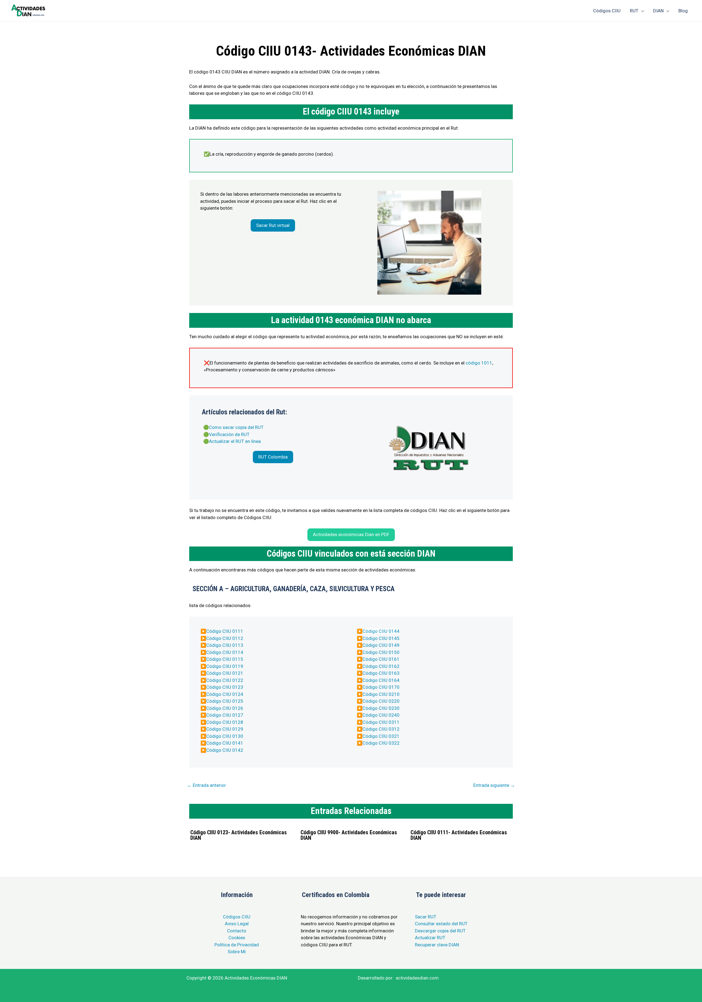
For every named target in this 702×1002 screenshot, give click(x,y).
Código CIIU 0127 (224, 715)
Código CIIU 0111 (224, 631)
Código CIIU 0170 (381, 687)
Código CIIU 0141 (224, 743)
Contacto (236, 930)
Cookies (236, 937)
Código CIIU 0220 (381, 701)
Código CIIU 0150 (381, 652)
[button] (273, 225)
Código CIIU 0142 (224, 750)
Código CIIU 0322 (381, 743)
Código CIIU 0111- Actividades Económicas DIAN (459, 835)
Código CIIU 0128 (224, 722)
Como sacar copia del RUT (236, 427)
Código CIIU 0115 (224, 659)
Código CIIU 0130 (224, 736)
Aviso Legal (237, 923)
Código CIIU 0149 (381, 645)
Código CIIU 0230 (381, 708)
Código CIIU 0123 (224, 687)
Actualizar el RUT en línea (235, 441)
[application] (641, 11)
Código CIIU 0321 (381, 736)
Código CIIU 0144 (381, 631)
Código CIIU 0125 (224, 701)
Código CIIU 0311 (381, 722)
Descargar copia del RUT (440, 930)
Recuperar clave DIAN (437, 944)
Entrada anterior (206, 785)
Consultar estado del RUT (441, 923)
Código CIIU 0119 (224, 666)
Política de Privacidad (236, 944)
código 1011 (479, 363)
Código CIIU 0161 (381, 659)
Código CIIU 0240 (381, 715)
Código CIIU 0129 (224, 729)
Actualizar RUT (430, 937)
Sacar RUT (425, 917)
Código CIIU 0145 (381, 638)
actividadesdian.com (417, 978)
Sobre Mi (237, 951)
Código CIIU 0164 (381, 680)
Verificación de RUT (229, 434)
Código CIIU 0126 (224, 708)
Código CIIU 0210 (381, 694)
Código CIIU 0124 (224, 694)
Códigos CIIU (236, 917)
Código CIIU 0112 (224, 638)
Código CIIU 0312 (381, 729)
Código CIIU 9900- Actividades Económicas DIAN (349, 835)
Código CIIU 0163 (381, 673)
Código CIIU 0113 (224, 645)
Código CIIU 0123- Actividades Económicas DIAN (238, 835)
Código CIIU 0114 (224, 652)
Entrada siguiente (494, 785)
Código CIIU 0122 (224, 680)
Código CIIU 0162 (381, 666)
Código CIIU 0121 (224, 673)
